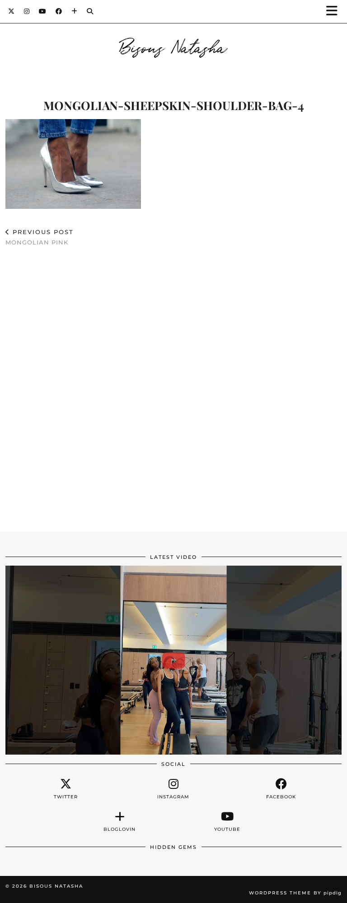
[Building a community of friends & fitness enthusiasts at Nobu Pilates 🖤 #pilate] (173, 660)
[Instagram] (27, 11)
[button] (335, 11)
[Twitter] (11, 11)
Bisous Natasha (173, 46)
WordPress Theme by (295, 893)
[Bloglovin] (74, 11)
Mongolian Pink (39, 237)
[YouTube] (43, 11)
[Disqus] (173, 385)
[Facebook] (59, 11)
